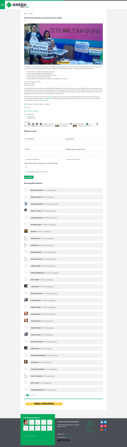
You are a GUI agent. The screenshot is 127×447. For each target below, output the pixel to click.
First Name (29, 139)
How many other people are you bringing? (41, 163)
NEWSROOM (91, 425)
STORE (89, 432)
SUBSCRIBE (90, 430)
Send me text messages (73, 159)
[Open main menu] (2, 5)
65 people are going (32, 111)
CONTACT (90, 423)
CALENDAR (90, 421)
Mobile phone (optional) (75, 149)
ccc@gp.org (44, 100)
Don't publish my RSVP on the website (37, 172)
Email (27, 149)
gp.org (49, 96)
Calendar (31, 13)
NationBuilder (69, 437)
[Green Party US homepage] (17, 4)
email (65, 434)
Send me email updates (33, 159)
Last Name (69, 139)
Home (25, 13)
